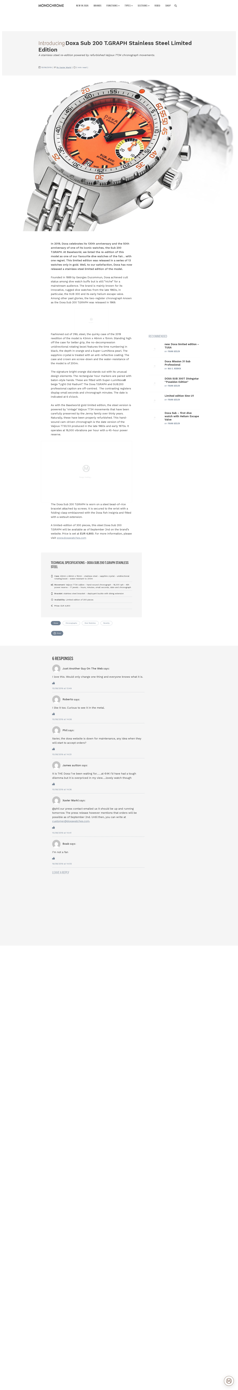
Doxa (56, 623)
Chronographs (71, 623)
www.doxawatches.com (71, 537)
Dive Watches (90, 623)
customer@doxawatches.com (70, 821)
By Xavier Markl (64, 67)
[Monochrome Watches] (51, 5)
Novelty (106, 623)
